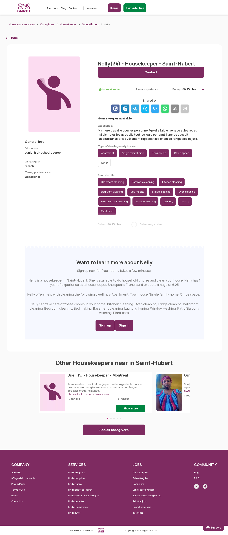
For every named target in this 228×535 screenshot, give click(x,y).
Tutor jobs (138, 512)
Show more (130, 408)
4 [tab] (117, 418)
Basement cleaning (112, 182)
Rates (14, 495)
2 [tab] (111, 418)
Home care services (22, 24)
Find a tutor (74, 512)
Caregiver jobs (140, 472)
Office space (181, 153)
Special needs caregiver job (147, 495)
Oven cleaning (186, 191)
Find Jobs (52, 8)
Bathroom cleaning (143, 182)
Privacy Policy (18, 484)
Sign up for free (135, 7)
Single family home (133, 153)
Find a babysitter (76, 478)
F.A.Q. (197, 478)
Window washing (146, 201)
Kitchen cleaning (172, 182)
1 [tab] (107, 418)
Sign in (114, 7)
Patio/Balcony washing (114, 201)
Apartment (107, 153)
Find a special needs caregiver (84, 495)
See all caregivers (114, 430)
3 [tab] (114, 418)
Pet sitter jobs (139, 501)
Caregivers (47, 24)
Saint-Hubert (90, 24)
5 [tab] (120, 418)
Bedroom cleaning (112, 191)
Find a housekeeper (78, 507)
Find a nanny (75, 484)
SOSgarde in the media (23, 478)
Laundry (168, 201)
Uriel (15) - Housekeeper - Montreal (97, 375)
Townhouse (159, 153)
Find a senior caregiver (80, 489)
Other (104, 162)
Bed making (137, 191)
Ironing (185, 201)
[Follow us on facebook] (205, 486)
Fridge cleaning (161, 191)
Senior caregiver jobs (143, 489)
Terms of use (18, 489)
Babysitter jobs (140, 478)
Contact (73, 8)
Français (92, 8)
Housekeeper (68, 24)
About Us (16, 472)
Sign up (105, 325)
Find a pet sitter (76, 501)
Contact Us (17, 501)
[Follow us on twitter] (196, 486)
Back (15, 38)
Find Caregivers (76, 472)
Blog (63, 8)
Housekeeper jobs (142, 507)
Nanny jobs (138, 484)
